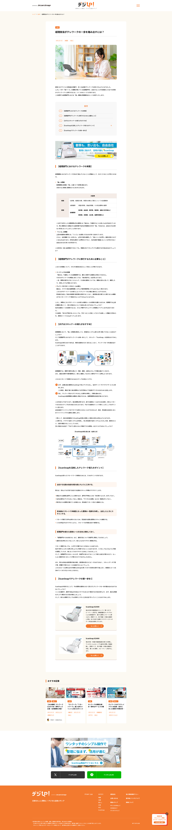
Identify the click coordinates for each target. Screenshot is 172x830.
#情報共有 (99, 712)
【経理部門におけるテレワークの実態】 (73, 111)
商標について (129, 802)
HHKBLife (113, 808)
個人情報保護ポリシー (132, 794)
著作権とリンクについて (133, 798)
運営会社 (112, 794)
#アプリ (91, 715)
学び (99, 807)
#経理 (66, 40)
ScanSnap (101, 810)
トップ (33, 14)
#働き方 (70, 712)
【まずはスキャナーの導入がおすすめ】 (73, 121)
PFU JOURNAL (114, 805)
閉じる (166, 813)
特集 (99, 797)
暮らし (54, 701)
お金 (99, 805)
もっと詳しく (95, 626)
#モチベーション (113, 715)
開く (111, 125)
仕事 (39, 14)
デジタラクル (114, 810)
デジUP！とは (89, 794)
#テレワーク (59, 40)
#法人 (71, 40)
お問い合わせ (114, 798)
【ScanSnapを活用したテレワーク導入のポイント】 (77, 125)
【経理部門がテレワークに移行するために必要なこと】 (78, 116)
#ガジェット (59, 712)
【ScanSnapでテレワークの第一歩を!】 (74, 130)
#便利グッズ (51, 715)
